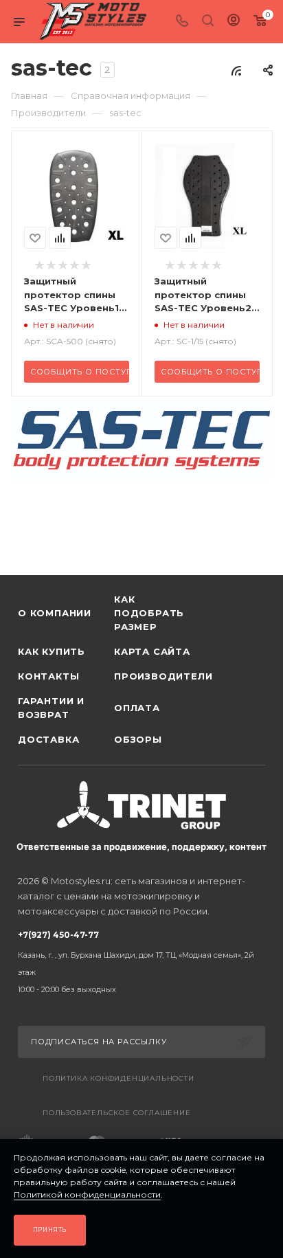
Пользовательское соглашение (117, 1112)
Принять (50, 1229)
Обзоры (138, 739)
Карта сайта (152, 651)
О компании (54, 612)
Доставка (48, 739)
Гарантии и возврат (51, 707)
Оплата (137, 707)
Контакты (48, 676)
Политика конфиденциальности (118, 1078)
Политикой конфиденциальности (87, 1194)
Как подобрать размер (149, 613)
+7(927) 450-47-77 (136, 962)
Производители (162, 676)
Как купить (51, 651)
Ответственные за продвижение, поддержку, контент (141, 846)
